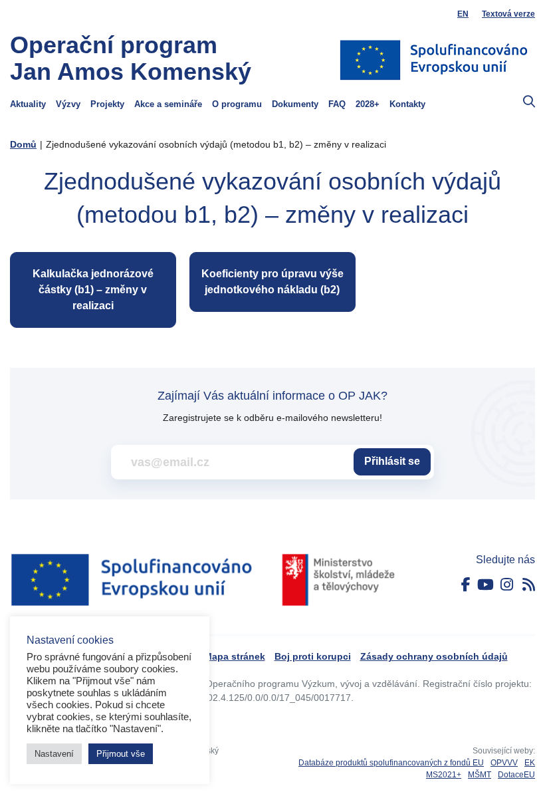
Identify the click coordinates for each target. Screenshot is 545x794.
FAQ (337, 104)
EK (529, 762)
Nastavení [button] (54, 754)
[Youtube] (485, 585)
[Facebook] (466, 585)
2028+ (368, 104)
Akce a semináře (168, 104)
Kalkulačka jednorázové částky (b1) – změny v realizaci (93, 289)
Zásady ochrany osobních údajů (434, 656)
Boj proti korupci (312, 656)
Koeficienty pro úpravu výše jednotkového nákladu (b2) (272, 281)
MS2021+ (443, 774)
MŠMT (479, 774)
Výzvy (68, 104)
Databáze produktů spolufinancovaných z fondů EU (391, 762)
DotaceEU (516, 774)
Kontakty (407, 104)
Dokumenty (295, 104)
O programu (237, 104)
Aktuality (28, 104)
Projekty (107, 104)
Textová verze (508, 14)
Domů (23, 144)
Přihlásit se (392, 461)
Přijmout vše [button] (120, 754)
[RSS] (528, 585)
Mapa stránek (234, 656)
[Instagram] (506, 585)
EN (463, 14)
